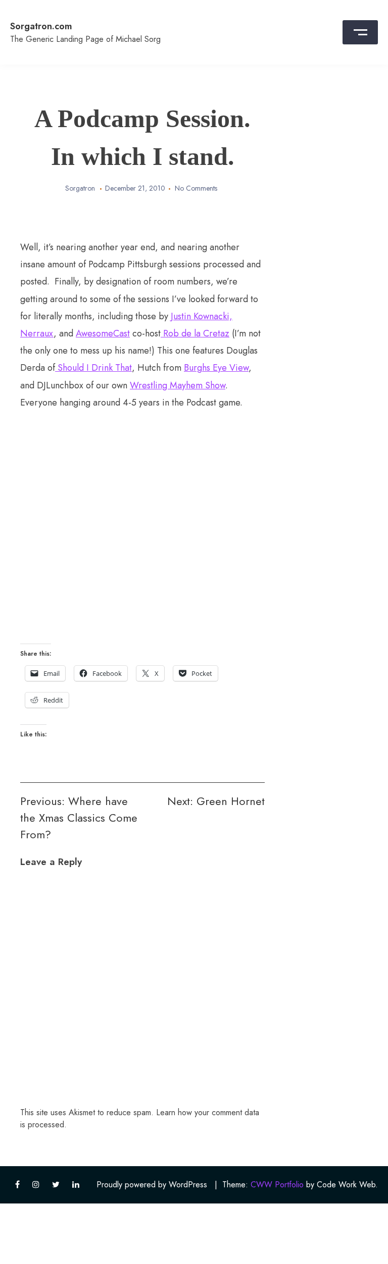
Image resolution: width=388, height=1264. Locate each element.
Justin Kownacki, (201, 316)
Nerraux (37, 333)
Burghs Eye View (216, 367)
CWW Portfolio (277, 1184)
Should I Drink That (93, 367)
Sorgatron (80, 188)
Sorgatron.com (41, 26)
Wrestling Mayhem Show (177, 385)
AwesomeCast (103, 333)
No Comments (196, 188)
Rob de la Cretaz (195, 333)
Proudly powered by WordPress (151, 1184)
